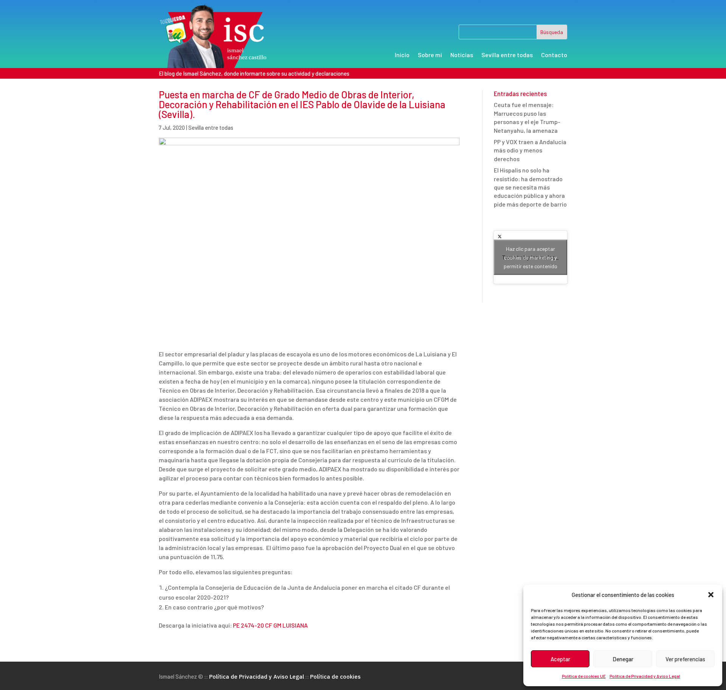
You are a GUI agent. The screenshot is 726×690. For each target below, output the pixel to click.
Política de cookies (335, 676)
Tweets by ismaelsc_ (530, 257)
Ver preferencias (685, 659)
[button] (711, 594)
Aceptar (560, 659)
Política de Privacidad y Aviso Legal (645, 676)
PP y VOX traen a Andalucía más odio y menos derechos (530, 150)
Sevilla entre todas (507, 55)
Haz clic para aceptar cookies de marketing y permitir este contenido (530, 257)
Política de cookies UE (584, 676)
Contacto (554, 55)
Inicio (402, 55)
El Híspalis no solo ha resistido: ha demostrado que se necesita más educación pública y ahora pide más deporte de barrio (530, 187)
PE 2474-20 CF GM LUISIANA (270, 625)
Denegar (623, 659)
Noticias (461, 55)
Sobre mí (430, 55)
